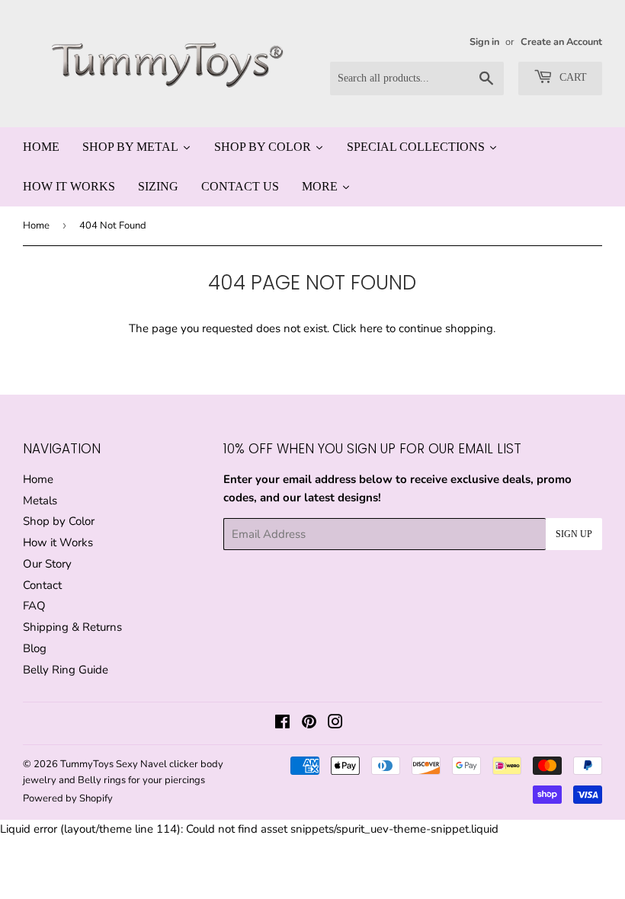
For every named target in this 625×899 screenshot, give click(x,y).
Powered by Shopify (68, 798)
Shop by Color (59, 521)
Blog (34, 648)
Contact (42, 585)
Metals (40, 500)
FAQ (34, 605)
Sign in (484, 42)
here (371, 328)
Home (36, 225)
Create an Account (561, 42)
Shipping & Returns (72, 627)
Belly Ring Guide (65, 669)
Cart (571, 77)
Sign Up (574, 534)
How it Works (58, 542)
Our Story (47, 563)
